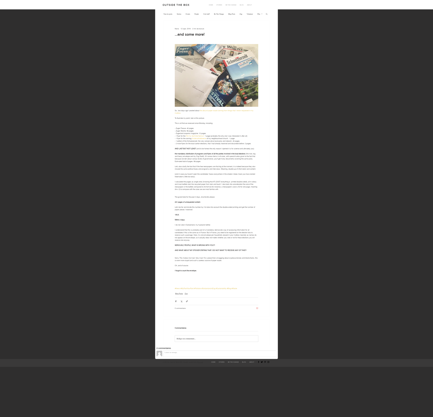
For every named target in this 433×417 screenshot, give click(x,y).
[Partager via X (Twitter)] (181, 301)
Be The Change (219, 14)
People (197, 14)
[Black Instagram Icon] (268, 362)
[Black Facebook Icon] (258, 362)
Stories (179, 14)
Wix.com (200, 362)
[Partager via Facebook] (176, 301)
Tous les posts (168, 14)
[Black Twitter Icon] (262, 362)
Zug (241, 14)
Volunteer (250, 14)
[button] (249, 5)
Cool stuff (206, 14)
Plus (258, 14)
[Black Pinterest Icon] (265, 362)
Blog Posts (231, 14)
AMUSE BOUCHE (176, 362)
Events (188, 14)
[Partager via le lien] (187, 301)
